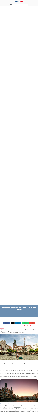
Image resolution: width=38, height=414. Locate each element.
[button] (6, 323)
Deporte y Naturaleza (19, 325)
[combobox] (19, 5)
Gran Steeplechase (17, 407)
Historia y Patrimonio (27, 325)
